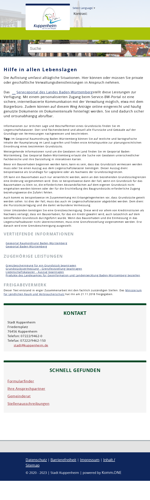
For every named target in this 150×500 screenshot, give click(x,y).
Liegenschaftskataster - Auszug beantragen (35, 272)
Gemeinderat (19, 396)
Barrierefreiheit (63, 459)
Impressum (90, 459)
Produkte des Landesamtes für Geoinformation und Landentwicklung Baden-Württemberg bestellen (73, 275)
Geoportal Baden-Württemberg (26, 246)
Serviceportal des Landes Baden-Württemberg (54, 92)
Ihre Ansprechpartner (26, 388)
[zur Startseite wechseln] (47, 28)
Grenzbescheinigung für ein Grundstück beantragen (41, 265)
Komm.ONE (111, 472)
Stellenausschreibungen (28, 403)
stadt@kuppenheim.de (31, 345)
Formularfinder (21, 381)
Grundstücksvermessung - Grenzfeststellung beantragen (44, 268)
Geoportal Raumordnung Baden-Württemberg (36, 243)
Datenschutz (36, 459)
